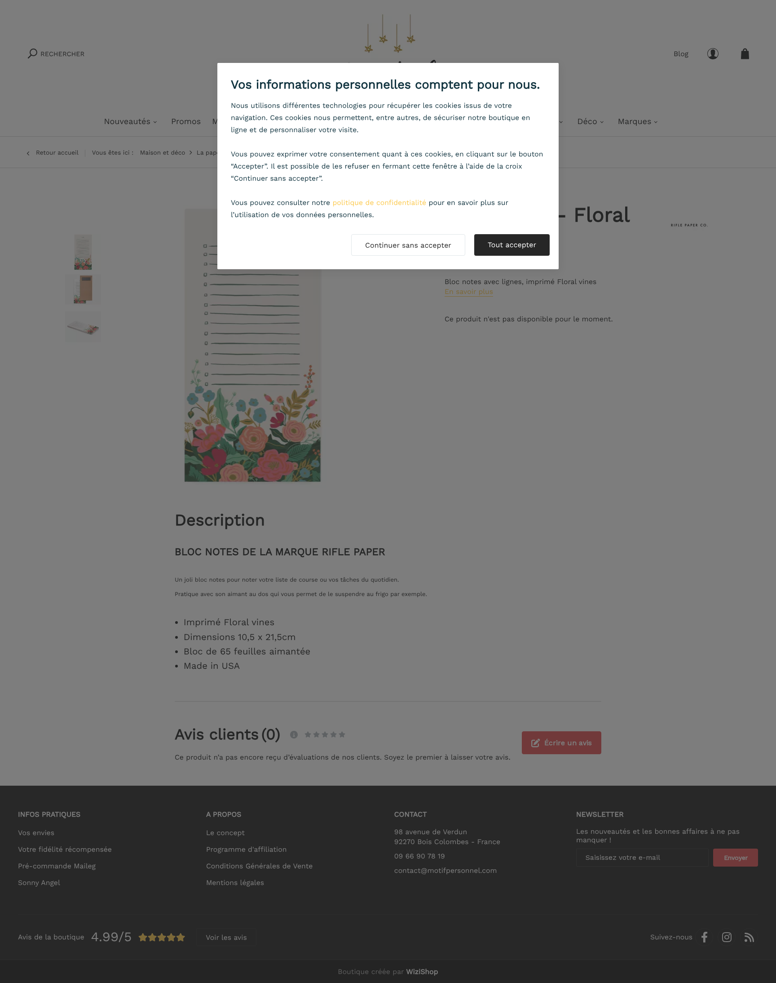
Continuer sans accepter (408, 245)
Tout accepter (512, 244)
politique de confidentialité (379, 202)
